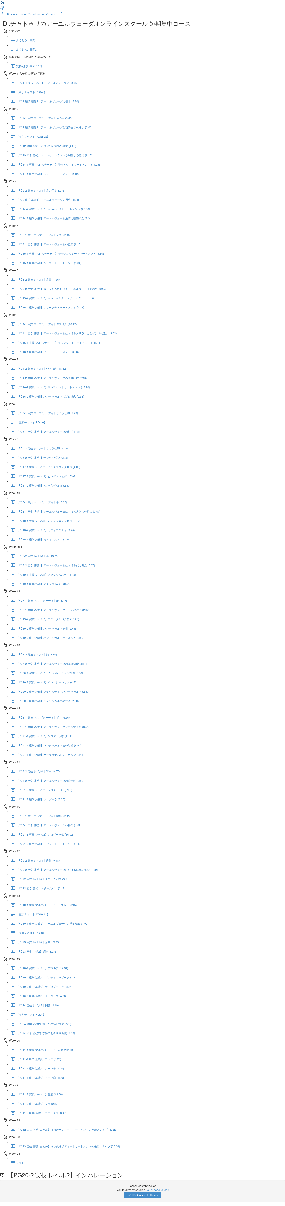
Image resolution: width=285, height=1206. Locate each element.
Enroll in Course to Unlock (142, 1195)
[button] (2, 3)
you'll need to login (158, 1190)
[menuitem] (2, 9)
